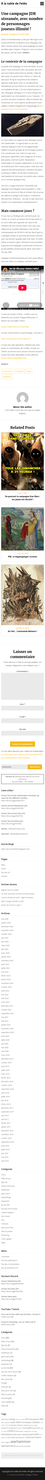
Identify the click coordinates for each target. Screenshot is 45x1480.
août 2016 (5, 1146)
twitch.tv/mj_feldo (8, 1324)
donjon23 (4, 1428)
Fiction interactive (8, 1186)
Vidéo (3, 1243)
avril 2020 (5, 1051)
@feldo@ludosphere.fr (19, 834)
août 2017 (5, 1115)
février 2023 (5, 975)
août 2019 (5, 1066)
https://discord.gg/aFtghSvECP (13, 800)
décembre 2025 (7, 926)
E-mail (22, 717)
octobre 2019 (6, 1062)
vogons (7, 1442)
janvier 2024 (6, 957)
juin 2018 (4, 1100)
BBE (41, 1419)
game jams (5, 1193)
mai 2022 (4, 994)
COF (41, 1422)
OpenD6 (25, 1434)
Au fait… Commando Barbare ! (22, 631)
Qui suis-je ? (6, 872)
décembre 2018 (7, 1081)
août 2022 (5, 991)
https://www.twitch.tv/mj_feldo (15, 326)
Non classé (5, 1216)
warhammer (21, 1441)
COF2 (3, 1425)
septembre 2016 (7, 1142)
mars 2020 (5, 1055)
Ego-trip (4, 1182)
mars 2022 (5, 1002)
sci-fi (40, 1434)
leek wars (19, 1431)
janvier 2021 (6, 1025)
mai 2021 (4, 1017)
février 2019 (5, 1078)
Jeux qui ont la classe (9, 1208)
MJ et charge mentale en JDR (12, 901)
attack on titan (19, 1419)
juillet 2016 (5, 1149)
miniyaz (34, 1431)
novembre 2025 (7, 930)
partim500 (34, 1434)
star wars (11, 1437)
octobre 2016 (6, 1138)
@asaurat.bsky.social (17, 829)
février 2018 (5, 1104)
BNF (2, 1422)
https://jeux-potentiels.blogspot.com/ (15, 849)
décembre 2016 (7, 1130)
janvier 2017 (6, 1127)
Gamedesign (6, 1197)
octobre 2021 (6, 1009)
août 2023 (5, 964)
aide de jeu (5, 1419)
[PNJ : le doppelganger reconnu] (22, 528)
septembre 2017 (7, 1112)
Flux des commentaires (10, 1264)
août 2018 (5, 1093)
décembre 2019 (7, 1059)
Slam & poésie (6, 1231)
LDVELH (11, 1430)
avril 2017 (5, 1119)
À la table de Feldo (14, 3)
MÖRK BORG (17, 1434)
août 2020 (5, 1036)
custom (26, 1425)
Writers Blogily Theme (28, 1474)
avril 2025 (5, 941)
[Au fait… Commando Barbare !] (22, 594)
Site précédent (17, 781)
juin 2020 (4, 1044)
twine (33, 1437)
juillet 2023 (5, 968)
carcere (7, 1422)
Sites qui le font (7, 1227)
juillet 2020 (5, 1040)
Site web (22, 729)
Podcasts (4, 1224)
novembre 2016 (7, 1134)
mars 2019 (5, 1074)
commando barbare (15, 1425)
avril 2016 (5, 1161)
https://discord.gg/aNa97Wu (13, 358)
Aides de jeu (6, 1178)
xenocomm (20, 1446)
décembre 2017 (7, 1108)
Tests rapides (6, 1239)
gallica (29, 1428)
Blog (3, 865)
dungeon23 (13, 1428)
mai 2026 (4, 919)
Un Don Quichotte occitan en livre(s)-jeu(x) (17, 894)
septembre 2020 (7, 1032)
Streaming (19, 371)
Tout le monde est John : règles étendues (17, 897)
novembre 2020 (7, 1028)
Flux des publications (9, 1260)
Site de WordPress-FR (9, 1268)
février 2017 (5, 1123)
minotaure (7, 377)
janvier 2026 (6, 923)
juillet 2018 (5, 1096)
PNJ (2, 1220)
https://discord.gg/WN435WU (12, 808)
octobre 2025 (6, 934)
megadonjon (28, 1431)
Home (3, 868)
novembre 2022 (7, 983)
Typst (2, 1442)
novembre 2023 (7, 960)
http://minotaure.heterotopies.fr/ (16, 339)
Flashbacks (5, 1190)
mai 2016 (4, 1157)
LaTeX (5, 1431)
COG (6, 1425)
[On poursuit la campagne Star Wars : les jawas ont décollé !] (22, 460)
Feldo (6, 34)
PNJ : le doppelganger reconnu (22, 556)
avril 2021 (5, 1021)
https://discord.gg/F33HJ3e (11, 823)
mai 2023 (4, 972)
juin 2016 (4, 1153)
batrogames (34, 1419)
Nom (22, 704)
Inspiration (5, 1201)
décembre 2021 (7, 1006)
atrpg (29, 371)
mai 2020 (4, 1047)
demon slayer (33, 1425)
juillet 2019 (5, 1070)
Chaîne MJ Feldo (7, 1317)
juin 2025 (4, 938)
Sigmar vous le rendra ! (10, 890)
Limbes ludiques (7, 1212)
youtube (27, 1446)
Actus (3, 1174)
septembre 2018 (7, 1089)
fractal (24, 1428)
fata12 (20, 1428)
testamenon (19, 1437)
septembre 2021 (7, 1013)
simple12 (4, 1437)
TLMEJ (27, 1437)
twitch (38, 1437)
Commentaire (22, 671)
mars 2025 (5, 945)
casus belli (15, 1422)
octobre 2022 (6, 987)
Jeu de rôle (7, 371)
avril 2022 (5, 998)
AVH (27, 1419)
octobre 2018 (6, 1085)
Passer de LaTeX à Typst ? (11, 905)
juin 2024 (4, 949)
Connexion (5, 1256)
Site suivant (28, 781)
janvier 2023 (6, 979)
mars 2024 (5, 953)
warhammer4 (8, 1445)
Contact (4, 876)
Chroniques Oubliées (30, 1422)
